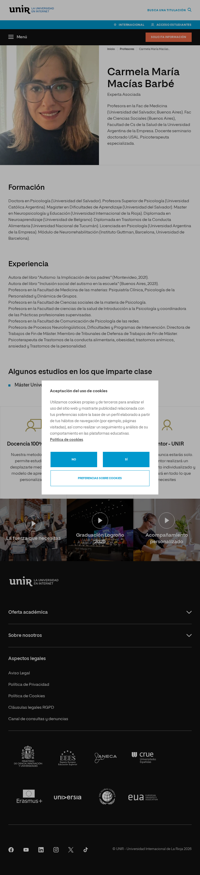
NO (74, 459)
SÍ (126, 459)
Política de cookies (66, 440)
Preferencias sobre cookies (100, 478)
